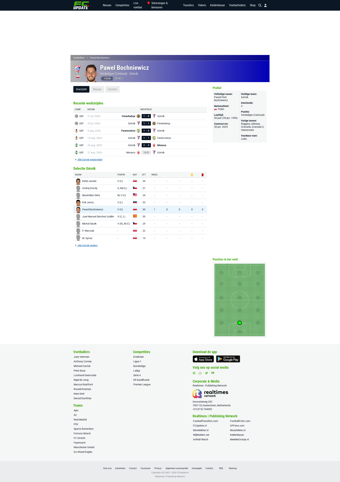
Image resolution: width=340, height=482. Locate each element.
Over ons (107, 468)
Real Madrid (80, 419)
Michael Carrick (82, 366)
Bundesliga (139, 366)
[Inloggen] (264, 5)
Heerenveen (247, 130)
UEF (81, 116)
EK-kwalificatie (141, 379)
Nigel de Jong (81, 379)
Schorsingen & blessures (159, 5)
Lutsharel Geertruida (85, 375)
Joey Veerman (81, 356)
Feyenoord (79, 442)
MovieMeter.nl (200, 430)
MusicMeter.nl (237, 430)
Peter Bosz (80, 370)
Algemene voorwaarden (177, 468)
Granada (246, 126)
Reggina (245, 123)
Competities (122, 5)
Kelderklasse (217, 5)
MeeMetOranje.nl (239, 439)
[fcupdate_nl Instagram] (200, 373)
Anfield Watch (200, 439)
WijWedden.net (201, 434)
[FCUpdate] (81, 5)
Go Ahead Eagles (83, 451)
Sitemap (233, 468)
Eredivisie (138, 356)
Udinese (255, 123)
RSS (221, 468)
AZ (75, 415)
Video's (202, 5)
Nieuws (107, 5)
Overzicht (81, 89)
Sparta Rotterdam (84, 428)
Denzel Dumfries (82, 398)
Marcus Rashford (83, 384)
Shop (253, 5)
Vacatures (145, 468)
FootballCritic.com (240, 421)
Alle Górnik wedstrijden (90, 159)
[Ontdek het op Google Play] (228, 358)
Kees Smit (79, 393)
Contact (133, 468)
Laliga (136, 370)
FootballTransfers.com (205, 421)
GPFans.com (237, 425)
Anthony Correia (83, 361)
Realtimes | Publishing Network (170, 476)
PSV (76, 424)
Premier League (142, 384)
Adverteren (120, 468)
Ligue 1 (137, 361)
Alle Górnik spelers (87, 245)
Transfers (188, 5)
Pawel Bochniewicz (99, 57)
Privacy (158, 468)
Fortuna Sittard (82, 433)
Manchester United (84, 447)
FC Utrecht (79, 438)
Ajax (76, 410)
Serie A (137, 375)
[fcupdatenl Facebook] (194, 373)
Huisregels (197, 468)
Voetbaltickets (237, 5)
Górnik (134, 74)
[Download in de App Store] (203, 358)
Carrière (112, 89)
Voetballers (79, 57)
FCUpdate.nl (200, 425)
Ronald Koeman (82, 389)
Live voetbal (140, 5)
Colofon (209, 468)
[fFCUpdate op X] (206, 373)
